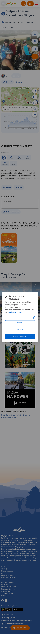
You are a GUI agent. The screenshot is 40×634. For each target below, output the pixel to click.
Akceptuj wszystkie (20, 336)
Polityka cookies (15, 312)
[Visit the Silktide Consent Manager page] (33, 317)
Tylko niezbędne (20, 323)
